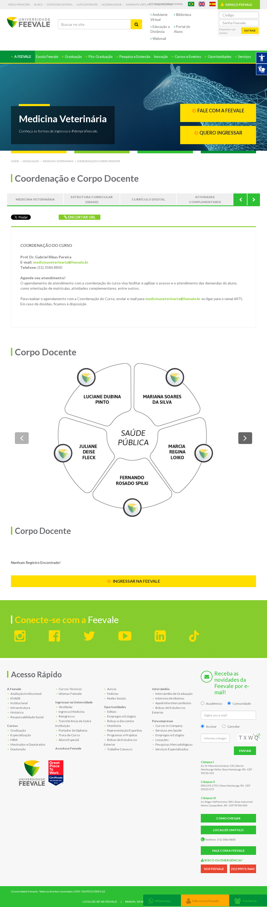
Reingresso (66, 716)
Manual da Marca (137, 901)
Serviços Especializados (172, 749)
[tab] (162, 900)
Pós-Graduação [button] (100, 56)
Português (191, 4)
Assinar (211, 726)
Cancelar (233, 726)
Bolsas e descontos (120, 721)
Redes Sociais (116, 698)
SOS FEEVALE (214, 869)
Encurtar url (81, 217)
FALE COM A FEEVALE (228, 851)
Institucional (19, 703)
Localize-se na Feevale (100, 901)
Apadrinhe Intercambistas (173, 703)
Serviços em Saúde (168, 730)
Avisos (112, 689)
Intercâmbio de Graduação (173, 694)
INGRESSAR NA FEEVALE (136, 581)
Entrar (250, 30)
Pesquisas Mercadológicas (174, 744)
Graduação (31, 161)
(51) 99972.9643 (242, 869)
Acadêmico (214, 703)
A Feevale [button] (22, 56)
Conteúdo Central (60, 4)
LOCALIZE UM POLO (228, 830)
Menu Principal (19, 4)
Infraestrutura (20, 708)
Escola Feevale (47, 56)
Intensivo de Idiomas (169, 698)
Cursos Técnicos (70, 689)
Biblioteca (183, 15)
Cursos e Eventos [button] (187, 56)
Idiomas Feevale (70, 694)
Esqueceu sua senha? (227, 31)
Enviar (245, 751)
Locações (162, 740)
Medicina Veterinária (58, 161)
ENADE (15, 698)
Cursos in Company (169, 726)
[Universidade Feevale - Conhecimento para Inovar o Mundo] (42, 772)
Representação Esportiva (124, 730)
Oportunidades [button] (219, 56)
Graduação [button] (73, 56)
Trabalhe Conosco (119, 749)
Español (212, 4)
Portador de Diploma (72, 730)
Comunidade (242, 703)
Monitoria (114, 726)
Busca (38, 4)
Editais (112, 712)
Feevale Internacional (166, 3)
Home (15, 161)
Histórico (16, 712)
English (202, 4)
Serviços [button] (244, 56)
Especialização (20, 735)
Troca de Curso (69, 735)
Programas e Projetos (122, 735)
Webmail (159, 38)
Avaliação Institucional (25, 694)
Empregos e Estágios (121, 716)
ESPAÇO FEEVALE (239, 5)
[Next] (253, 199)
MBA (13, 740)
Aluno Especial (68, 740)
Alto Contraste (87, 4)
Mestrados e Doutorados (27, 744)
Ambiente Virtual (138, 4)
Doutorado (18, 749)
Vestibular (65, 707)
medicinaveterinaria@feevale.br (60, 262)
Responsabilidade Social (27, 717)
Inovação (161, 56)
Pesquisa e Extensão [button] (134, 56)
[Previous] (240, 199)
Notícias (113, 694)
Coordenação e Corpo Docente (98, 161)
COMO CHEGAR (228, 818)
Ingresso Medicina (71, 712)
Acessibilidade (112, 4)
